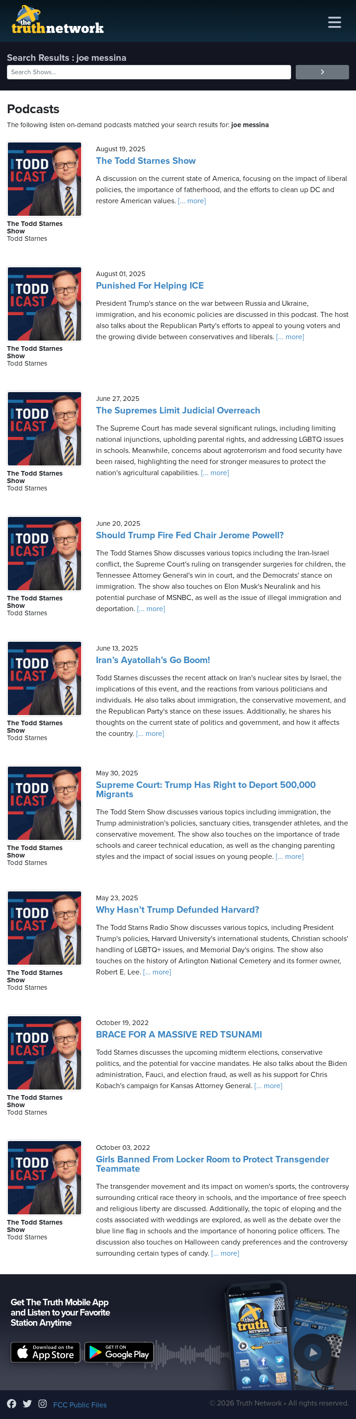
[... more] (191, 201)
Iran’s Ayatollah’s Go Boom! (153, 660)
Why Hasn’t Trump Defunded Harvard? (177, 910)
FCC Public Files (80, 1405)
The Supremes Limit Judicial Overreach (178, 410)
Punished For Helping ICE (150, 285)
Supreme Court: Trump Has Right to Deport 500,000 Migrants (206, 790)
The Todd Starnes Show (146, 161)
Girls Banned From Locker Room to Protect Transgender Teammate (212, 1164)
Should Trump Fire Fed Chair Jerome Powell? (190, 535)
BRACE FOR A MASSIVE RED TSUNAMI (179, 1034)
